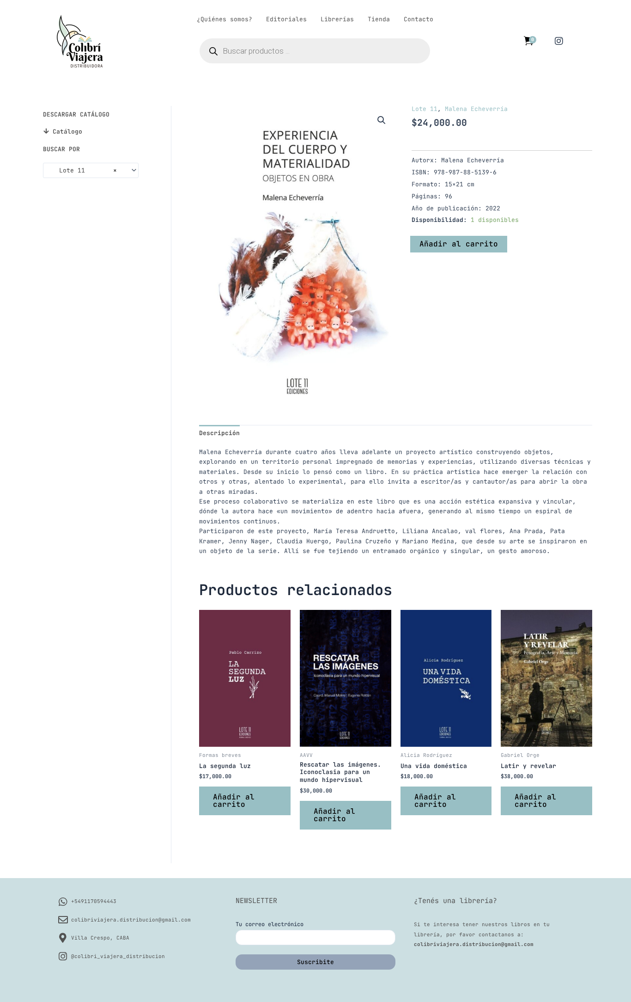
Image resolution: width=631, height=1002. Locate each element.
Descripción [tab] (219, 433)
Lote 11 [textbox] (82, 170)
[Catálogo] (46, 131)
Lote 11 (424, 109)
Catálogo (67, 131)
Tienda (379, 19)
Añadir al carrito (458, 244)
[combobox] (91, 170)
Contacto (418, 19)
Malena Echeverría (476, 109)
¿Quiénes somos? (224, 19)
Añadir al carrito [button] (234, 800)
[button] (381, 120)
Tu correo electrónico (269, 924)
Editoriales (286, 19)
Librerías (337, 19)
